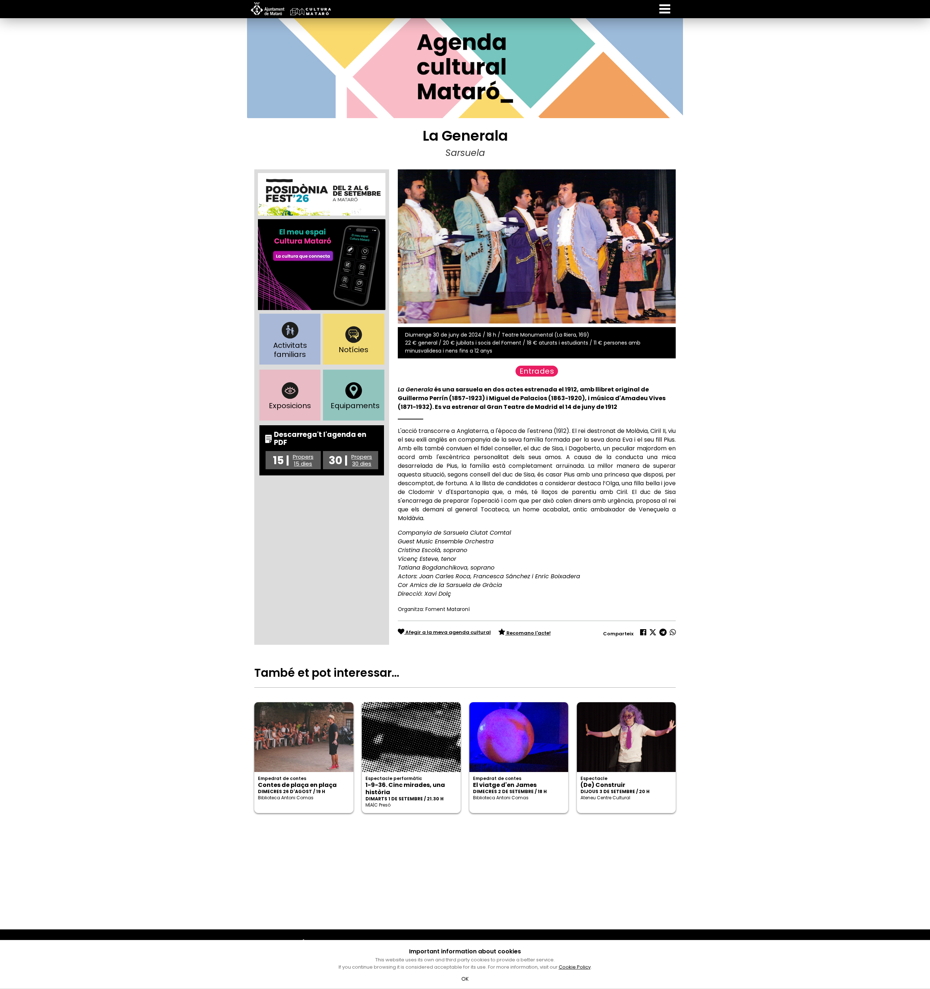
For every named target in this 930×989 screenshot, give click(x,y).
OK (465, 978)
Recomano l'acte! (528, 633)
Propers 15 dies (303, 460)
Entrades (536, 371)
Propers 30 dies (361, 460)
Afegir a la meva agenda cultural (447, 632)
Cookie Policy (575, 967)
